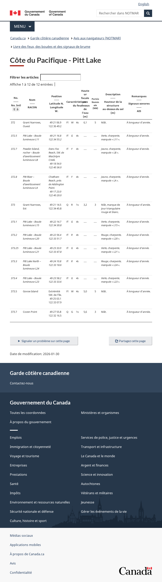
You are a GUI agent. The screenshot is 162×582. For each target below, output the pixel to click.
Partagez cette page (132, 341)
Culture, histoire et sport (28, 521)
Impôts (15, 493)
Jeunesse (87, 502)
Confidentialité (21, 572)
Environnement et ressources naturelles (40, 502)
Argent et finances (94, 465)
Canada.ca (18, 38)
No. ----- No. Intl (16, 101)
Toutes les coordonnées (28, 413)
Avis (13, 563)
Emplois (16, 437)
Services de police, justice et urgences (109, 437)
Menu (24, 26)
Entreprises (18, 465)
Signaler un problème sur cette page (46, 341)
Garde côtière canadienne (49, 38)
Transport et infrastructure (101, 447)
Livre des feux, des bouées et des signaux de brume (51, 46)
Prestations (18, 474)
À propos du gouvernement (30, 422)
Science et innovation (97, 474)
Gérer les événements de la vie (104, 511)
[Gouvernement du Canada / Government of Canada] (38, 12)
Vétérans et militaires (97, 493)
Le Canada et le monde (98, 456)
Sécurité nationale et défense (32, 511)
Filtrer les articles (24, 77)
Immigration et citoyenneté (30, 447)
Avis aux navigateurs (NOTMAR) (97, 38)
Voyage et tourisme (24, 456)
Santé (14, 484)
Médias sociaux (21, 535)
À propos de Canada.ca (27, 554)
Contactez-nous (21, 383)
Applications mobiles (25, 545)
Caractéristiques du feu (77, 103)
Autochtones (90, 484)
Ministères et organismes (100, 413)
